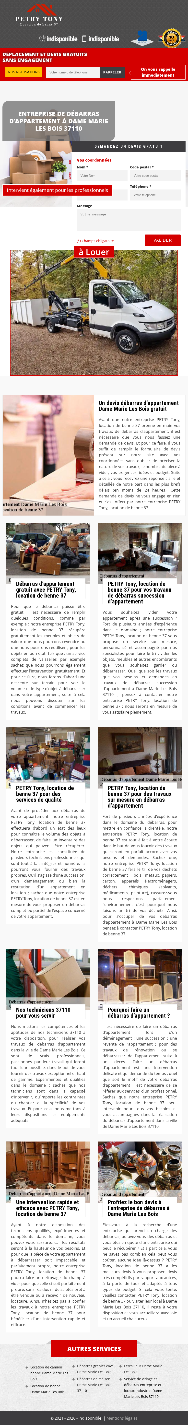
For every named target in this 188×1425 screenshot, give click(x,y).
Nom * (82, 167)
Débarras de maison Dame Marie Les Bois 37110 (94, 1385)
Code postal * (142, 167)
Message (84, 205)
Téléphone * (141, 186)
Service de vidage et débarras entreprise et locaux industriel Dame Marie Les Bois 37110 (143, 1388)
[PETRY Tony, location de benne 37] (38, 14)
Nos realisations (24, 72)
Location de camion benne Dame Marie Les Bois (49, 1373)
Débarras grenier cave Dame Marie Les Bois (95, 1369)
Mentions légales (122, 1418)
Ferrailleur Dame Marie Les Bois (143, 1369)
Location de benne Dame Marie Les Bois (47, 1389)
